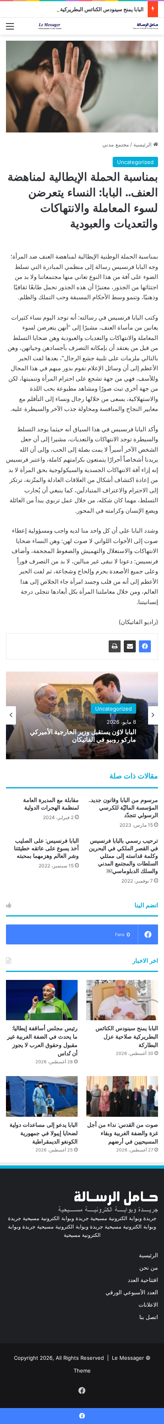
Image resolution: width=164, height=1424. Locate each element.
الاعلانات (148, 1305)
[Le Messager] (98, 26)
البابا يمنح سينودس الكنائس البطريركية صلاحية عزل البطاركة (79, 9)
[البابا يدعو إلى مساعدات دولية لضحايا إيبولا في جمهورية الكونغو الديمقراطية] (42, 1096)
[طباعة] (115, 646)
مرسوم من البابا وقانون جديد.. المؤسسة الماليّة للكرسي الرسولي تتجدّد (123, 807)
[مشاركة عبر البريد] (130, 646)
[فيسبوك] (145, 646)
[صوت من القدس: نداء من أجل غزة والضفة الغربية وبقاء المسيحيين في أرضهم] (122, 1096)
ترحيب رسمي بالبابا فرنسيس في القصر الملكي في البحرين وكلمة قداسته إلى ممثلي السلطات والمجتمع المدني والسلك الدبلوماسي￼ (123, 856)
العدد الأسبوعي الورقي (131, 1292)
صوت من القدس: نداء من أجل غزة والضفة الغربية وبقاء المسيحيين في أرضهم (122, 1133)
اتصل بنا (148, 1317)
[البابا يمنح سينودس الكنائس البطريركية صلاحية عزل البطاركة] (122, 1000)
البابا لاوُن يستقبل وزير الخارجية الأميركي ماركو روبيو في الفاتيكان (83, 735)
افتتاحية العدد (143, 1280)
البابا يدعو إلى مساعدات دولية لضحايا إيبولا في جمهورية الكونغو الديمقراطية (44, 1133)
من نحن (148, 1267)
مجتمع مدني (115, 144)
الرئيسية (143, 144)
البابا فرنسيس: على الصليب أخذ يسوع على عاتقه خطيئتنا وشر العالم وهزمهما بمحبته (46, 848)
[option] (82, 715)
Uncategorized (135, 162)
